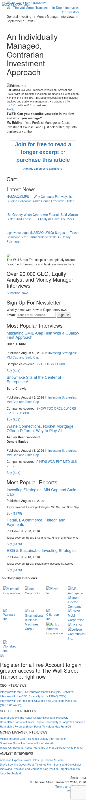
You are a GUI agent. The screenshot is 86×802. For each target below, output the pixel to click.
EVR (18, 413)
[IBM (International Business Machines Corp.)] (34, 619)
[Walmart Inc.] (10, 614)
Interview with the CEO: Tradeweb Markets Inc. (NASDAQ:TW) (37, 692)
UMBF (61, 364)
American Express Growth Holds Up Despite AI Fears (32, 760)
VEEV (11, 466)
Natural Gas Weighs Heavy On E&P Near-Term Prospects (34, 717)
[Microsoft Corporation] (11, 590)
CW (66, 408)
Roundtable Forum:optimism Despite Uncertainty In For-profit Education (42, 722)
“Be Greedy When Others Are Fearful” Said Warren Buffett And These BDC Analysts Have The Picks (42, 216)
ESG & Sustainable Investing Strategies (42, 550)
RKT (59, 461)
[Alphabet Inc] (10, 646)
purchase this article (43, 160)
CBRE (26, 413)
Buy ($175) (14, 513)
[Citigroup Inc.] (53, 614)
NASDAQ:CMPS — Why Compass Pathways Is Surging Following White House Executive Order (40, 198)
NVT (39, 364)
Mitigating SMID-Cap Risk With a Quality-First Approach (43, 335)
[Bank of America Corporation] (54, 628)
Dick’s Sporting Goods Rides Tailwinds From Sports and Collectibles (41, 764)
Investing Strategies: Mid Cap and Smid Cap (41, 492)
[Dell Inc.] (75, 624)
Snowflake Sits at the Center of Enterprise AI (34, 379)
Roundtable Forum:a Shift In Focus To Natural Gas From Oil (35, 726)
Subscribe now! (17, 293)
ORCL (58, 408)
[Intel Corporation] (33, 590)
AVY (53, 364)
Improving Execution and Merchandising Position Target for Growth (40, 769)
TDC (50, 408)
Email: (11, 315)
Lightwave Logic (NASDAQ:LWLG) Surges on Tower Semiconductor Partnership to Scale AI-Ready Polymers (43, 237)
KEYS (43, 461)
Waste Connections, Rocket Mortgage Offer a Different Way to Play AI (40, 428)
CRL (46, 364)
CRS (72, 408)
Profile (10, 109)
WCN (51, 461)
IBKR (10, 413)
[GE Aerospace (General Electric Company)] (75, 597)
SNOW (41, 408)
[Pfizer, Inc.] (53, 590)
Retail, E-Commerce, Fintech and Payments (36, 522)
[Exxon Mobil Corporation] (76, 615)
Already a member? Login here (43, 168)
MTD (66, 461)
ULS (74, 461)
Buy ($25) (13, 370)
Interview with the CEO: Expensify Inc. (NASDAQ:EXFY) (33, 696)
